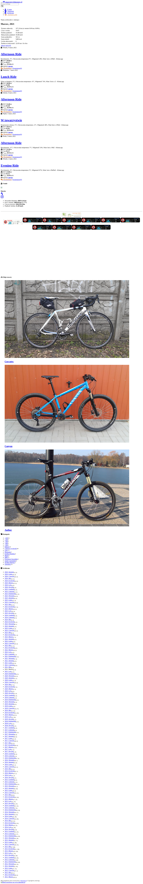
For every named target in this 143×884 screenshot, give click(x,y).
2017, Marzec (9, 747)
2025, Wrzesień (9, 596)
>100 (6, 538)
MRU (6, 557)
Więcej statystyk (6, 45)
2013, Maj (8, 846)
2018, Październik (10, 721)
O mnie (9, 9)
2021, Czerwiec (9, 665)
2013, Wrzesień (9, 838)
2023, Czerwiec (9, 630)
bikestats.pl (24, 880)
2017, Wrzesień (9, 734)
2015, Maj (8, 795)
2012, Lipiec (8, 868)
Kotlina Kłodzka (10, 554)
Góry (6, 550)
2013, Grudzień (9, 831)
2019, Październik (10, 699)
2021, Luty (8, 671)
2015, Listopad (9, 782)
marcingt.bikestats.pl (13, 2)
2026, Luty (8, 585)
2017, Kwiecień (9, 745)
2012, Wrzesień (9, 864)
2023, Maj (8, 632)
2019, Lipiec (8, 706)
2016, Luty (8, 775)
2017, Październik (10, 732)
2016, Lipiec (8, 764)
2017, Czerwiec (9, 740)
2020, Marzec (9, 689)
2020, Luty (8, 691)
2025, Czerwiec (9, 602)
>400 (6, 543)
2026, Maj (8, 578)
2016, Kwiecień (9, 771)
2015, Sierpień (9, 788)
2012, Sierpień (9, 866)
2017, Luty (8, 749)
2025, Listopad (9, 591)
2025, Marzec (9, 609)
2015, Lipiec (8, 790)
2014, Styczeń (9, 829)
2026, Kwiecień (9, 581)
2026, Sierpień (9, 572)
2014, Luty (8, 827)
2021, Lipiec (8, 663)
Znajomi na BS (12, 15)
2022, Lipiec (8, 641)
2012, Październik (10, 862)
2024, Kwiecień (9, 622)
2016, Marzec (9, 773)
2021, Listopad (9, 654)
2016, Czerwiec (9, 766)
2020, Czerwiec (9, 682)
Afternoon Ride (11, 54)
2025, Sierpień (9, 598)
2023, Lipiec (8, 628)
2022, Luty (8, 652)
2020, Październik (10, 673)
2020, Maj (8, 684)
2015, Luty (8, 801)
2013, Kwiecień (9, 849)
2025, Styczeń (9, 613)
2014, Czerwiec (9, 818)
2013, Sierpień (9, 840)
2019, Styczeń (9, 719)
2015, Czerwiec (9, 792)
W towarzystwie (11, 120)
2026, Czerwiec (9, 576)
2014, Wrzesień (9, 812)
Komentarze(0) (17, 68)
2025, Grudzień (9, 589)
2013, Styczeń (9, 855)
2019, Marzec (9, 715)
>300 (6, 541)
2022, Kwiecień (9, 647)
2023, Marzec (9, 637)
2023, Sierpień (9, 626)
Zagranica (8, 564)
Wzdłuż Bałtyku (10, 562)
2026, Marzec (9, 583)
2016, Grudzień (9, 753)
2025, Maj (8, 604)
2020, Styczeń (9, 693)
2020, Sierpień (9, 678)
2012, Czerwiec (9, 870)
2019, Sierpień (9, 704)
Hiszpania (8, 552)
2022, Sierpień (9, 639)
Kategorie (10, 11)
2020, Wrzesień (9, 676)
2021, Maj (8, 667)
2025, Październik (10, 593)
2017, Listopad (9, 730)
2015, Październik (10, 784)
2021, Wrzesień (9, 658)
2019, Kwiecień (9, 712)
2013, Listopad (9, 833)
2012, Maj (8, 872)
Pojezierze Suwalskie (11, 559)
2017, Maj (8, 743)
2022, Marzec (9, 650)
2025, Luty (8, 611)
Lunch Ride (8, 76)
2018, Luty (8, 723)
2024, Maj (8, 619)
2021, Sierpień (9, 661)
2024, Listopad (9, 617)
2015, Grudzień (9, 779)
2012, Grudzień (9, 857)
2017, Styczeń (9, 751)
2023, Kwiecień (9, 635)
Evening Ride (10, 165)
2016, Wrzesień (9, 760)
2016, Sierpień (9, 762)
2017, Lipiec (8, 738)
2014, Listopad (9, 807)
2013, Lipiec (8, 842)
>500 (6, 545)
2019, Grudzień (9, 695)
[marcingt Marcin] (13, 224)
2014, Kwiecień (9, 823)
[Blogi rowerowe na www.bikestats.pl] (13, 882)
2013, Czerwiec (9, 844)
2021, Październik (10, 656)
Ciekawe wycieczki (11, 548)
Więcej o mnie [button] (5, 209)
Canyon (10, 66)
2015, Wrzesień (9, 786)
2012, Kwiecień (9, 875)
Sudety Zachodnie (10, 561)
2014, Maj (8, 820)
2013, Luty (8, 853)
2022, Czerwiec (9, 643)
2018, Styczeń (9, 725)
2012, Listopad (9, 859)
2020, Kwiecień (9, 686)
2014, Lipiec (8, 816)
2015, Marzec (9, 799)
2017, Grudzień (9, 727)
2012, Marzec (9, 877)
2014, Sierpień (9, 814)
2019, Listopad (9, 697)
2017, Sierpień (9, 736)
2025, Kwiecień (9, 606)
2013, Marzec (9, 851)
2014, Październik (10, 810)
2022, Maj (8, 645)
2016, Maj (8, 769)
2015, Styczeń (9, 803)
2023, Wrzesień (9, 624)
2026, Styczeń (9, 587)
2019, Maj (8, 710)
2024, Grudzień (9, 615)
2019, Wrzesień (9, 702)
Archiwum (10, 13)
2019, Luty (8, 717)
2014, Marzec (9, 825)
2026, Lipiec (8, 574)
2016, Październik (10, 758)
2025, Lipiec (8, 600)
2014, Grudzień (9, 805)
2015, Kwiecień (9, 797)
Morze (7, 555)
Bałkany (7, 547)
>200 (6, 540)
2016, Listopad (9, 756)
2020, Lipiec (8, 680)
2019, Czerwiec (9, 708)
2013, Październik (10, 836)
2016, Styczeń (9, 777)
